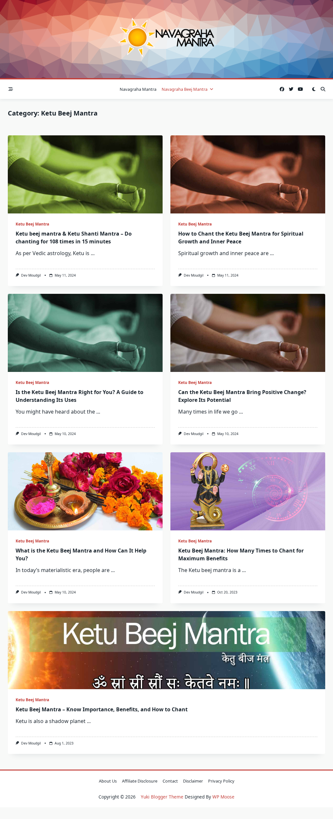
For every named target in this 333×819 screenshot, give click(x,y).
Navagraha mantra (138, 89)
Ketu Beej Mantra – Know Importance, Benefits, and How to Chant (102, 709)
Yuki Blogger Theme (162, 797)
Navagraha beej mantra (184, 89)
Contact (170, 781)
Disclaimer (193, 781)
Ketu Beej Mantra (32, 224)
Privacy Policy (221, 781)
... (93, 253)
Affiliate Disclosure (139, 781)
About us (108, 781)
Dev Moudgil (31, 275)
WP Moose (223, 797)
